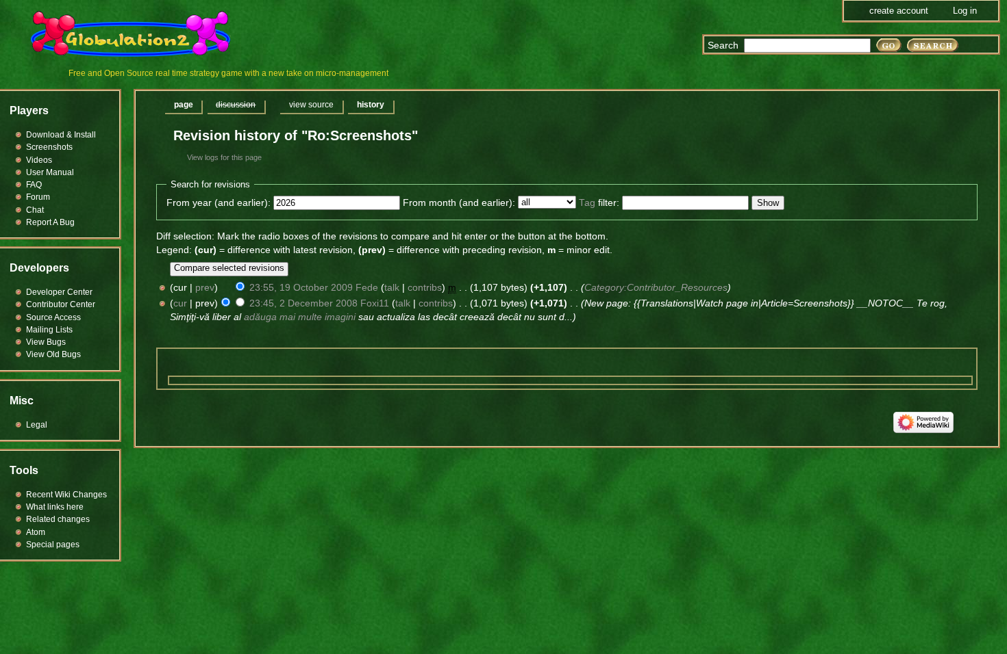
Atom (35, 532)
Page (183, 105)
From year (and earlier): (218, 203)
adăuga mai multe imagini (300, 317)
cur (180, 303)
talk (391, 288)
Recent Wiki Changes (66, 494)
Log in (965, 10)
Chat (35, 210)
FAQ (34, 184)
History (370, 105)
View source (311, 105)
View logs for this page (224, 157)
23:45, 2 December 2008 (303, 303)
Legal (36, 425)
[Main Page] (139, 34)
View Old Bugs (53, 354)
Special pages (52, 544)
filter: (599, 203)
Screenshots (49, 147)
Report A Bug (50, 222)
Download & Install (61, 135)
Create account (898, 10)
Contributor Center (60, 304)
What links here (55, 507)
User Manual (50, 172)
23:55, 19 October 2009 (301, 288)
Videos (39, 160)
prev (204, 288)
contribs (425, 288)
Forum (38, 197)
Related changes (58, 519)
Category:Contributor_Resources (656, 288)
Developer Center (59, 292)
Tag (587, 203)
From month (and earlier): (459, 203)
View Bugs (46, 342)
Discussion (236, 105)
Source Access (53, 317)
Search (723, 45)
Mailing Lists (49, 330)
